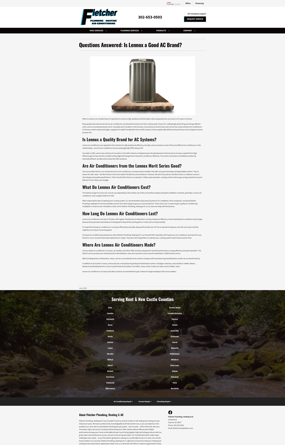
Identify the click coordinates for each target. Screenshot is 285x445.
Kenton (110, 342)
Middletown (174, 354)
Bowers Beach (174, 307)
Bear (110, 307)
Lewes (110, 348)
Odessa (175, 371)
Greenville (175, 330)
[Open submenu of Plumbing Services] (143, 30)
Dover (110, 325)
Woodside (175, 388)
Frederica (110, 330)
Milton (110, 365)
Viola (175, 382)
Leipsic (175, 342)
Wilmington (110, 388)
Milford (110, 359)
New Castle (174, 365)
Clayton (175, 319)
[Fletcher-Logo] (98, 10)
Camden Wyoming (175, 313)
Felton (174, 325)
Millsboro (175, 359)
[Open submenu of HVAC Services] (107, 30)
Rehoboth (175, 377)
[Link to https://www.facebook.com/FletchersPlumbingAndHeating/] (170, 412)
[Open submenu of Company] (196, 30)
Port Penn (110, 377)
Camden (110, 313)
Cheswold (110, 319)
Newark (110, 371)
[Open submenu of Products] (170, 30)
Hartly (110, 336)
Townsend (110, 382)
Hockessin (175, 336)
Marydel (110, 354)
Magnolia (174, 348)
